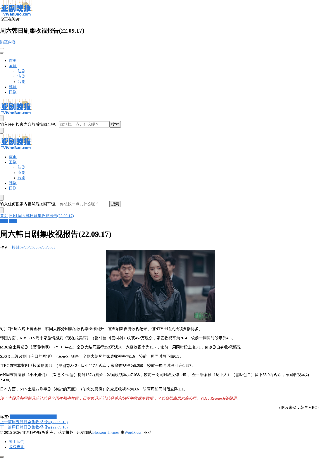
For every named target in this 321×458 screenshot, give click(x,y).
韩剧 (13, 87)
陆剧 (21, 71)
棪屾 (16, 247)
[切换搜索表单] (1, 118)
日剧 (13, 92)
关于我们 (16, 441)
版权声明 (16, 447)
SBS (47, 416)
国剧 (13, 66)
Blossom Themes (105, 432)
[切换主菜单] (1, 48)
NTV (40, 416)
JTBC (14, 416)
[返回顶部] (1, 457)
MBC (31, 416)
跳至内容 (8, 42)
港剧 (21, 76)
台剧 (21, 81)
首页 (13, 60)
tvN (54, 416)
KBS (23, 416)
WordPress (133, 432)
